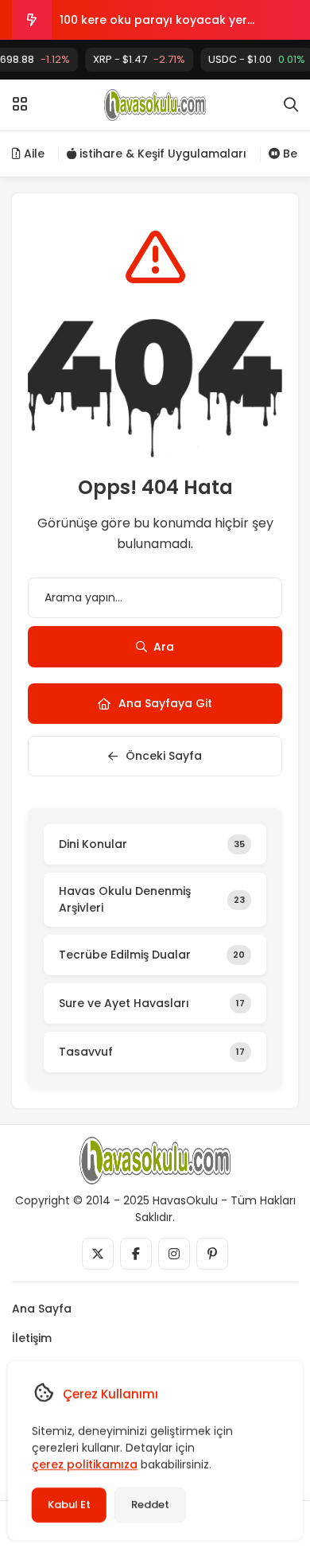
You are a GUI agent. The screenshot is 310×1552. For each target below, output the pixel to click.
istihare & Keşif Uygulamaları (161, 153)
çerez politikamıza (85, 1464)
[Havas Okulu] (155, 105)
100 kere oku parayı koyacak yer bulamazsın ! (153, 26)
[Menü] (20, 104)
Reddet (150, 1504)
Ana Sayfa (42, 1309)
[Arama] (291, 105)
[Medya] (98, 1254)
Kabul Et (69, 1504)
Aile (33, 153)
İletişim (32, 1338)
